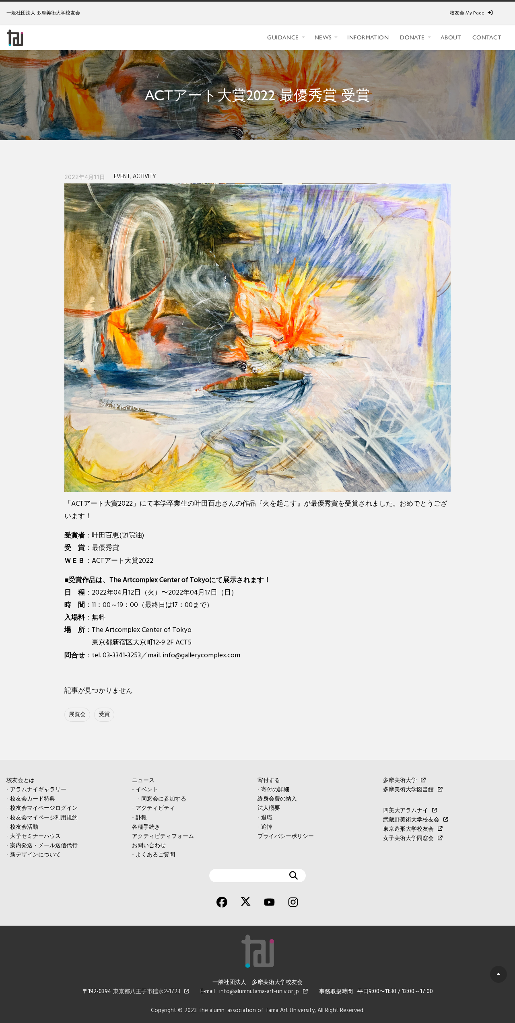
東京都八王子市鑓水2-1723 (146, 991)
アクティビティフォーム (163, 836)
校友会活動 (24, 827)
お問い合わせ (149, 845)
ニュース (143, 780)
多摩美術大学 (400, 780)
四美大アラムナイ (405, 810)
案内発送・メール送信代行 (44, 845)
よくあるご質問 (155, 855)
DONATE (412, 37)
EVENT (122, 176)
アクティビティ (155, 808)
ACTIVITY (144, 176)
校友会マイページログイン (44, 808)
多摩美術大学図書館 (408, 790)
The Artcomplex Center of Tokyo (142, 630)
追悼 (266, 827)
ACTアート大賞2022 (122, 561)
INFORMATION (368, 37)
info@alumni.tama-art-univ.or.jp (259, 991)
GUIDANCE (283, 37)
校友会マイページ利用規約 (44, 818)
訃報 (141, 818)
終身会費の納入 (277, 799)
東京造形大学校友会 (408, 829)
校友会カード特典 (32, 799)
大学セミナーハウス (35, 836)
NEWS (323, 37)
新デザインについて (35, 855)
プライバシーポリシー (286, 836)
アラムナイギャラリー (38, 790)
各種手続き (146, 827)
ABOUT (451, 37)
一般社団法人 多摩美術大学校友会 (43, 13)
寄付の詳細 (275, 790)
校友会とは (20, 780)
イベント (147, 790)
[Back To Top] (498, 974)
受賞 (104, 714)
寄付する (269, 780)
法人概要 (269, 808)
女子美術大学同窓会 (408, 838)
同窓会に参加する (163, 799)
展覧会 (77, 714)
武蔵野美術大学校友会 (411, 820)
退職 (266, 818)
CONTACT (486, 37)
